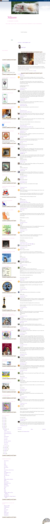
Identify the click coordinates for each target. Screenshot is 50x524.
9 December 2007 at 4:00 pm (23, 104)
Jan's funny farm (6, 475)
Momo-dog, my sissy (7, 483)
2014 (4, 417)
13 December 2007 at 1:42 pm (23, 344)
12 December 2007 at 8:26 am (23, 321)
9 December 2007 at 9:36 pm (23, 141)
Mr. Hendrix (22, 297)
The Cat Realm (22, 364)
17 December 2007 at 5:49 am (23, 403)
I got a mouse (6, 442)
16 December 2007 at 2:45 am (23, 389)
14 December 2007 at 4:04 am (23, 354)
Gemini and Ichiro (23, 105)
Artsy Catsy (22, 161)
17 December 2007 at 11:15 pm (23, 425)
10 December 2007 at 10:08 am (23, 222)
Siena (5, 489)
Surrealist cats (6, 515)
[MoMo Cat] (3, 125)
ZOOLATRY (22, 132)
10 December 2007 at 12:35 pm (23, 258)
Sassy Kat (21, 89)
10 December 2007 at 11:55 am (23, 242)
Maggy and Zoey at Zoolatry (8, 479)
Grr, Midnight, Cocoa (7, 472)
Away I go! (23, 47)
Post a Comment (20, 427)
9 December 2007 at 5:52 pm (23, 125)
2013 (4, 418)
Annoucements (6, 436)
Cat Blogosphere (6, 507)
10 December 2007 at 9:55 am (23, 201)
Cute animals (6, 509)
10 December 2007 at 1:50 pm (23, 278)
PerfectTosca (22, 420)
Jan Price (21, 75)
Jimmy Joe (21, 170)
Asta (20, 223)
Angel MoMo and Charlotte (24, 329)
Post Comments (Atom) (25, 431)
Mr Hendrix (6, 484)
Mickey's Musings (23, 259)
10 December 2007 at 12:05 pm (23, 246)
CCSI (5, 508)
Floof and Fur (6, 513)
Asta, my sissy (6, 460)
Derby (5, 464)
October (5, 447)
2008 (4, 426)
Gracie (5, 471)
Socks (5, 491)
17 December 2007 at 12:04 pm (23, 419)
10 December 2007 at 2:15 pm (23, 289)
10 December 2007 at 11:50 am (23, 229)
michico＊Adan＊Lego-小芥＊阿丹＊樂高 (26, 243)
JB (4, 476)
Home (32, 429)
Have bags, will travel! (7, 440)
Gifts (5, 434)
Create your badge (4, 126)
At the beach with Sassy (7, 433)
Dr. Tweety (5, 465)
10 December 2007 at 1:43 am (23, 145)
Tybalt (21, 317)
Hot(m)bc (5, 473)
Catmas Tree (6, 444)
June (5, 453)
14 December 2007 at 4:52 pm (23, 370)
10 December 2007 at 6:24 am (23, 187)
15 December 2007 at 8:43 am (23, 377)
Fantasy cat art (6, 512)
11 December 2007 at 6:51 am (23, 307)
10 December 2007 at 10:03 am (23, 208)
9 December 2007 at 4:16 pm (23, 110)
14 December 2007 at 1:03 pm (23, 362)
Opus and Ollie (6, 485)
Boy (20, 142)
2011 (4, 421)
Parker (21, 177)
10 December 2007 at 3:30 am (23, 169)
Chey (5, 461)
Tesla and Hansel (22, 182)
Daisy (21, 137)
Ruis (5, 488)
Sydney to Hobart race (7, 431)
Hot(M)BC (21, 153)
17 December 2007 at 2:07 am (23, 396)
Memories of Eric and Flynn (24, 202)
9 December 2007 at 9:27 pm (23, 136)
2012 (4, 420)
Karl (4, 477)
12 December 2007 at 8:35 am (23, 327)
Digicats (5, 511)
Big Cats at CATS (7, 505)
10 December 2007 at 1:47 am (23, 152)
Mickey (5, 480)
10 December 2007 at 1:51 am (23, 160)
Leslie (21, 117)
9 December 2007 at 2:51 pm (23, 88)
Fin (4, 468)
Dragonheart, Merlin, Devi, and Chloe (26, 126)
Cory (5, 463)
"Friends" (5, 430)
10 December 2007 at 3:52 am (23, 176)
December (6, 429)
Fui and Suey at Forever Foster (9, 469)
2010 (4, 423)
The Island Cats (6, 494)
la (20, 290)
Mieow (12, 17)
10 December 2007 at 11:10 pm (23, 295)
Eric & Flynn (6, 467)
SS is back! (6, 437)
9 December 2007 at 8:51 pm (23, 130)
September (6, 448)
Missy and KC (6, 481)
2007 (4, 427)
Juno (20, 266)
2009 (4, 424)
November (6, 445)
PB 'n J (21, 322)
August (5, 450)
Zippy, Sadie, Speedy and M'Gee (25, 111)
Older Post (44, 429)
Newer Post (19, 429)
